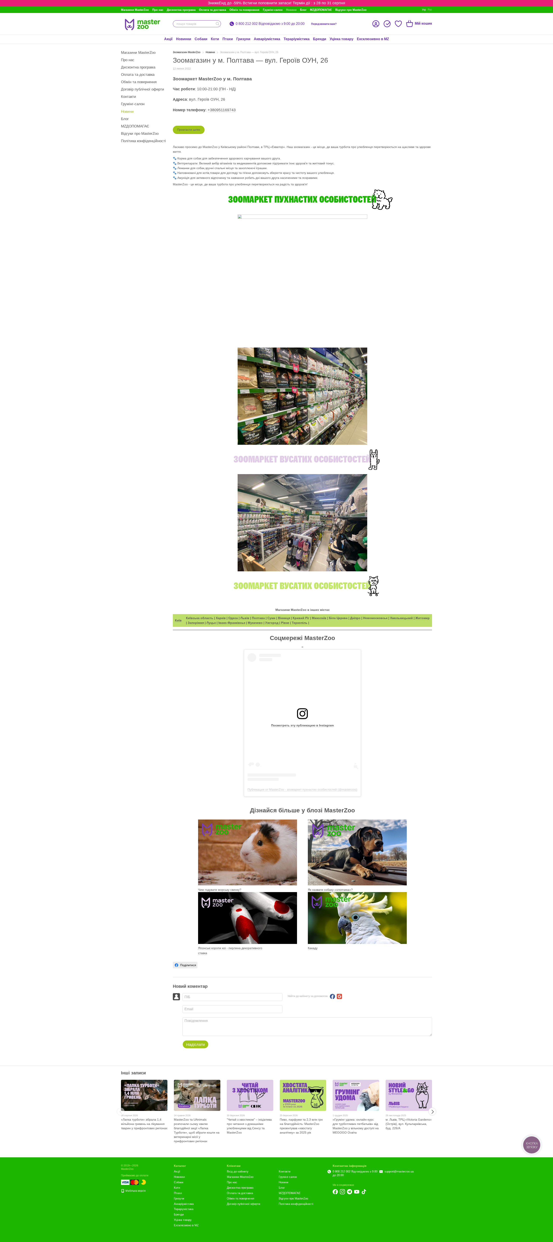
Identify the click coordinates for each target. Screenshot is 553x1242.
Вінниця (284, 618)
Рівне (285, 622)
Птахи (227, 39)
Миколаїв (319, 618)
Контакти (128, 97)
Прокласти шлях (188, 129)
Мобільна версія (135, 1190)
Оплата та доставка (212, 9)
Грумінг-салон (273, 9)
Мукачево (255, 622)
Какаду (313, 948)
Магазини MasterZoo (135, 9)
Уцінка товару (341, 39)
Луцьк (211, 622)
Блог (303, 9)
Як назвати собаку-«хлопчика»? (330, 889)
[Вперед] (432, 1111)
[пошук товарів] (217, 23)
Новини (291, 9)
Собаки (201, 39)
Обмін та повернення (244, 9)
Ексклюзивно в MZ (373, 39)
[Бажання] (398, 23)
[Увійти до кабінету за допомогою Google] (339, 996)
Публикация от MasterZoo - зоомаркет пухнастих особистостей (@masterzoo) (302, 789)
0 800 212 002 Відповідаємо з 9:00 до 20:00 (270, 23)
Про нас (157, 9)
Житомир (422, 618)
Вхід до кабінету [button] (237, 1171)
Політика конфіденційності (143, 141)
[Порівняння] (387, 23)
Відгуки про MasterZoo (351, 9)
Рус (430, 9)
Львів (244, 618)
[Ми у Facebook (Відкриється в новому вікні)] (335, 1191)
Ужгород (271, 622)
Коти (215, 39)
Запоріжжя (196, 622)
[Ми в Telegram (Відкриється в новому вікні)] (349, 1191)
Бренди (319, 39)
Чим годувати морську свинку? (219, 889)
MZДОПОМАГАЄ (321, 9)
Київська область (199, 618)
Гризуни (243, 39)
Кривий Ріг (301, 618)
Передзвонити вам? (324, 23)
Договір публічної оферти (142, 89)
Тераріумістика (297, 39)
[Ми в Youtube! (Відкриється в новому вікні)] (356, 1191)
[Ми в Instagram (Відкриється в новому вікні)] (342, 1191)
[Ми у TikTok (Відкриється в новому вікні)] (363, 1191)
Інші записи (133, 1072)
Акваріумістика (267, 39)
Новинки (183, 39)
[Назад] (121, 1111)
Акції (168, 39)
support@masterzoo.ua (399, 1171)
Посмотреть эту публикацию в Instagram (302, 725)
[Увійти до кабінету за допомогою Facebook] (332, 996)
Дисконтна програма (181, 9)
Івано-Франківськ (231, 622)
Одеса (233, 618)
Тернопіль (299, 622)
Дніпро (355, 618)
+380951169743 (222, 110)
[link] (185, 965)
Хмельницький (401, 618)
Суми (271, 618)
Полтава (258, 618)
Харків (221, 618)
